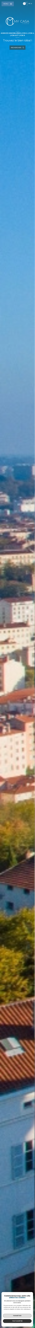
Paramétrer (17, 1315)
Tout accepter (17, 1321)
